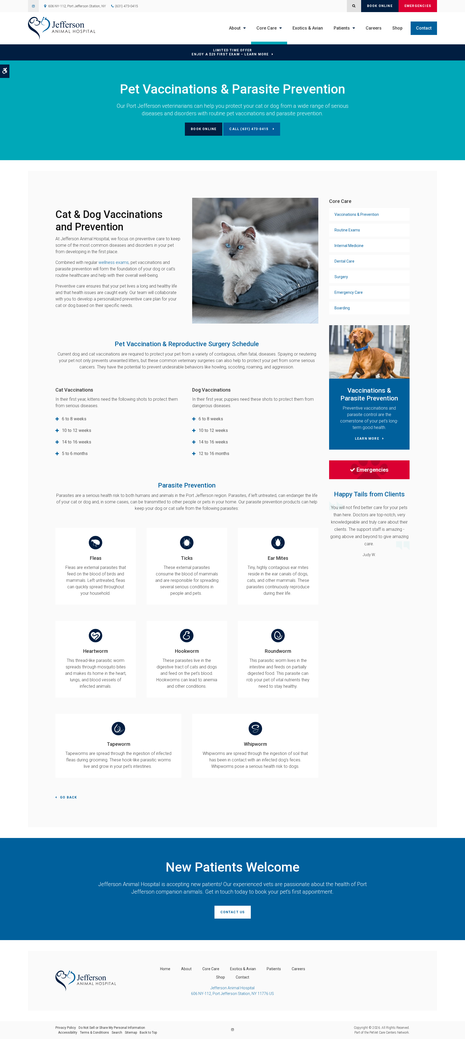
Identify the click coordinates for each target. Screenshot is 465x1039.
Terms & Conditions (94, 1032)
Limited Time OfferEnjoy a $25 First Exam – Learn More (230, 52)
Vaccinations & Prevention (356, 214)
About (235, 28)
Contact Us (232, 912)
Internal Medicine (349, 245)
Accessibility (67, 1032)
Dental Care (344, 261)
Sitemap (131, 1032)
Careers (374, 28)
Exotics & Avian (308, 28)
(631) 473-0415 (126, 6)
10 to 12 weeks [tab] (76, 430)
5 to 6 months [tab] (75, 453)
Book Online (380, 6)
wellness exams (113, 262)
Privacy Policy (65, 1028)
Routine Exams (347, 230)
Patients (342, 28)
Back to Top (148, 1032)
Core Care (266, 28)
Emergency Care (348, 292)
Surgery (341, 277)
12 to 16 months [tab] (214, 453)
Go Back (68, 797)
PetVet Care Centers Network (389, 1032)
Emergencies (417, 6)
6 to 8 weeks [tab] (74, 418)
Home (165, 969)
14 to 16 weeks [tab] (76, 442)
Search (117, 1032)
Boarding (342, 308)
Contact (424, 28)
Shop (397, 28)
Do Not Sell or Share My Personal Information (112, 1028)
